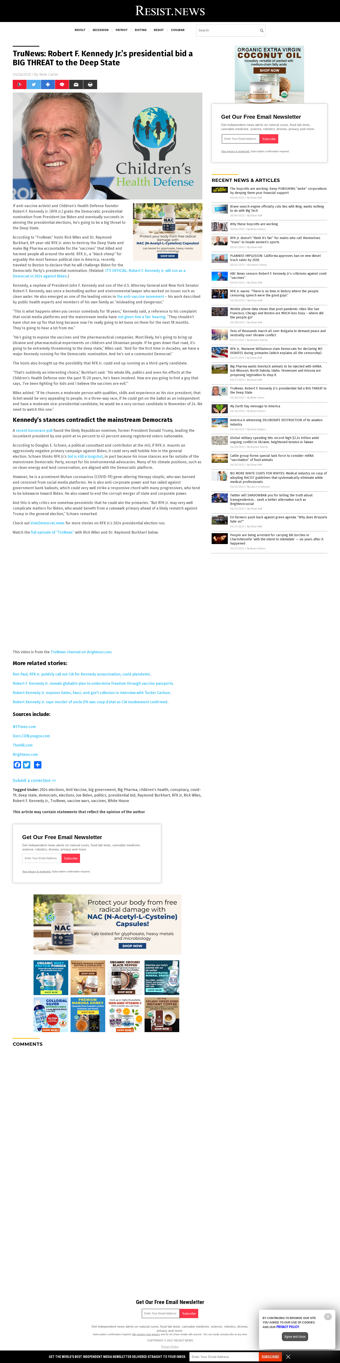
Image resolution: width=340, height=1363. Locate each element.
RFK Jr (177, 795)
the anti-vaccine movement (140, 296)
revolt (80, 30)
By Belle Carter (255, 397)
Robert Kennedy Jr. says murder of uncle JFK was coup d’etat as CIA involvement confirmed (90, 702)
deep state (27, 795)
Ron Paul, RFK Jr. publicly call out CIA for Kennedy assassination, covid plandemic (81, 674)
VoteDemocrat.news (48, 523)
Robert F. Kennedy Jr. (31, 801)
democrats (48, 795)
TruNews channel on (81, 652)
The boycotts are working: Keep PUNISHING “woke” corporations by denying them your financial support (278, 191)
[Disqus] (107, 1108)
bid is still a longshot (85, 456)
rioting (141, 30)
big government (102, 789)
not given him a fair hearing (141, 317)
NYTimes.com (24, 727)
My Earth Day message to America (255, 406)
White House (118, 801)
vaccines (98, 801)
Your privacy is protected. (36, 871)
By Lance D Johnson (258, 486)
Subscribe (270, 1357)
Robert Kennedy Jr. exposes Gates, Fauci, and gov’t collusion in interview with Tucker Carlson (91, 693)
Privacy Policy (170, 1346)
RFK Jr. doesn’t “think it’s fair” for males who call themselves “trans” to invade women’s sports (275, 240)
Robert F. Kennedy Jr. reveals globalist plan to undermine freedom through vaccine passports (93, 683)
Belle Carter (48, 74)
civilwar (178, 30)
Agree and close (295, 1336)
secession (100, 30)
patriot (122, 30)
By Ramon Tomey (257, 264)
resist (159, 30)
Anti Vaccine (76, 789)
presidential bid (122, 795)
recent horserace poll (34, 430)
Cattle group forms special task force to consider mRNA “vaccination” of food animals (272, 458)
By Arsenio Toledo (257, 340)
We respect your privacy (146, 1334)
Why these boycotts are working (254, 224)
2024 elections (52, 789)
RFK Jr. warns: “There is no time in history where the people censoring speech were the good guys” (274, 293)
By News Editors (256, 229)
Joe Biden (84, 795)
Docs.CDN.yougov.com (31, 736)
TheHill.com (23, 745)
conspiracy (179, 789)
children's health (153, 789)
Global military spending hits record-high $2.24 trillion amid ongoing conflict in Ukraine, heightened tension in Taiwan (274, 440)
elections (66, 795)
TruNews (57, 801)
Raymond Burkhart (153, 795)
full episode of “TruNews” (52, 532)
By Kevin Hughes (256, 429)
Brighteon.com (25, 754)
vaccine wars (78, 801)
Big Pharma (127, 789)
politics (100, 795)
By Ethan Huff (254, 197)
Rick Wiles (192, 795)
